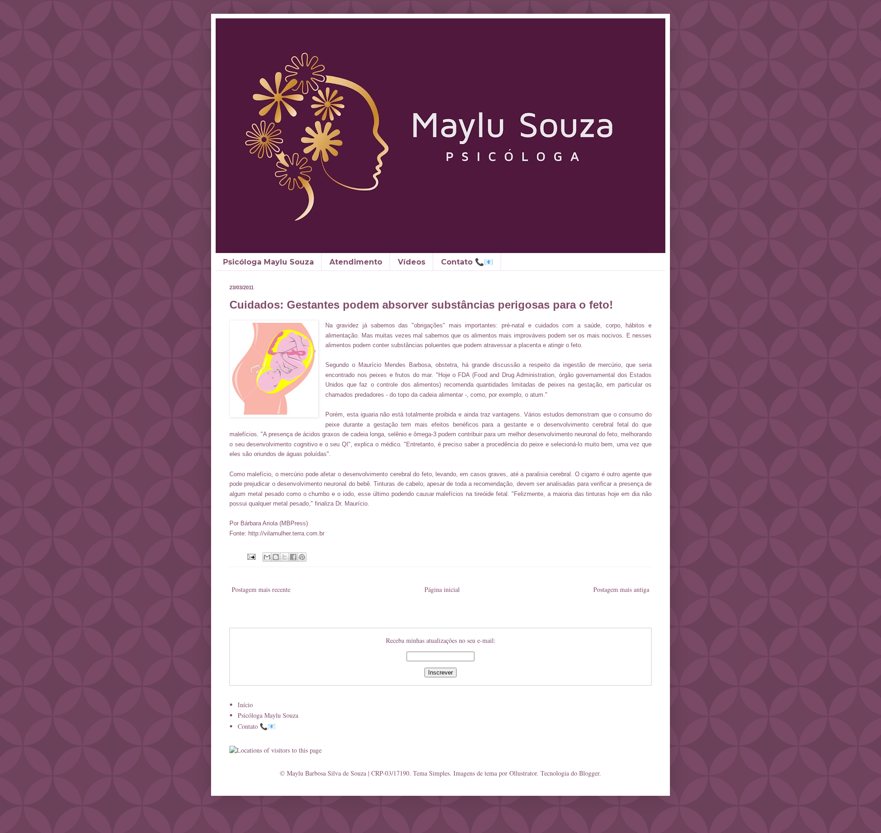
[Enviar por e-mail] (267, 557)
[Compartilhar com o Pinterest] (302, 557)
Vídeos (411, 262)
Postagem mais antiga (621, 589)
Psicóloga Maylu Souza (268, 262)
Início (245, 704)
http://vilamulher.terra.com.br (286, 533)
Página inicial (442, 589)
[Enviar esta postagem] (251, 556)
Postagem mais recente (261, 589)
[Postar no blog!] (275, 557)
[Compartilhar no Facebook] (293, 557)
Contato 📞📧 (467, 262)
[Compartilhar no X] (284, 557)
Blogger (589, 773)
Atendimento (355, 262)
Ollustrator (523, 773)
